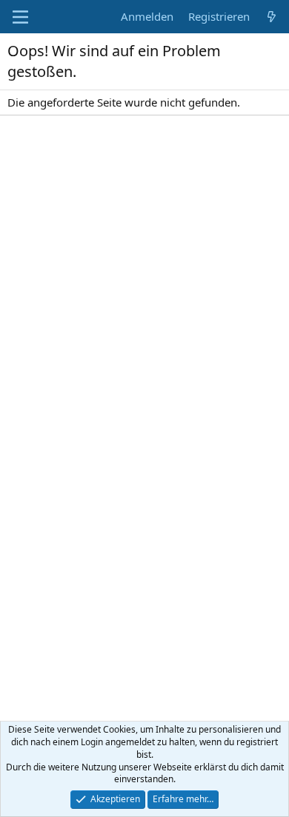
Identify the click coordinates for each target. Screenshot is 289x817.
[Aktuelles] (271, 16)
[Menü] (20, 17)
